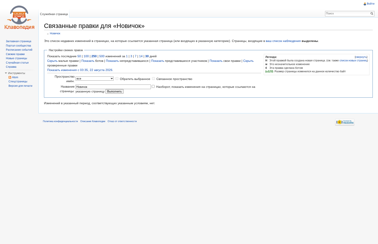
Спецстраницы (18, 81)
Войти (370, 3)
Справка (11, 66)
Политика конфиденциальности (60, 121)
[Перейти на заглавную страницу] (19, 17)
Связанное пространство (174, 79)
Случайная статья (17, 62)
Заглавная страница (18, 41)
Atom (15, 77)
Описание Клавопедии (92, 121)
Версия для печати (20, 85)
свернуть (361, 57)
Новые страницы (16, 58)
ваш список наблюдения (283, 41)
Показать (87, 60)
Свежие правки (15, 54)
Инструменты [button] (16, 73)
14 (141, 56)
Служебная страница (54, 14)
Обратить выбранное (135, 79)
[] (361, 57)
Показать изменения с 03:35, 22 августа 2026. (80, 70)
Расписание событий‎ (19, 49)
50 (79, 56)
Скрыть (52, 60)
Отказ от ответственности (122, 121)
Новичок (55, 33)
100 (86, 56)
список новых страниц (353, 60)
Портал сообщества (18, 45)
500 (102, 56)
